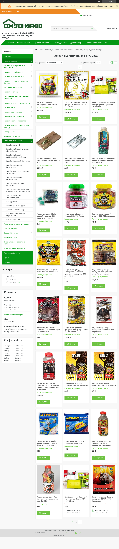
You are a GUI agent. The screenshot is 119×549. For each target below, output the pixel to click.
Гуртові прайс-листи (12, 253)
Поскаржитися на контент (55, 533)
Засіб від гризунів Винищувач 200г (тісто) (47, 103)
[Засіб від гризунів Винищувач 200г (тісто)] (49, 85)
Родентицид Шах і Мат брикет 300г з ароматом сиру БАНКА (47, 499)
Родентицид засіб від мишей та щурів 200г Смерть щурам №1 (46, 216)
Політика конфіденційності (75, 533)
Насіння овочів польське (14, 76)
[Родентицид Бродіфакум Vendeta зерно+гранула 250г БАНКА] (104, 140)
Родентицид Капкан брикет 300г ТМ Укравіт (74, 215)
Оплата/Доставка (60, 42)
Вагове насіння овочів (13, 87)
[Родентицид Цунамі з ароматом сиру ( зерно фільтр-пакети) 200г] (49, 423)
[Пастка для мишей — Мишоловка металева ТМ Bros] (76, 140)
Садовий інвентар (11, 233)
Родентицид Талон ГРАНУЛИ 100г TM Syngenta (104, 384)
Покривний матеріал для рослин (17, 224)
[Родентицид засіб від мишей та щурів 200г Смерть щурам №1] (49, 196)
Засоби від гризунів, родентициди (14, 178)
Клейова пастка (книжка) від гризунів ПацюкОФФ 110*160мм (75, 499)
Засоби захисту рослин (13, 141)
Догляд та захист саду (15, 209)
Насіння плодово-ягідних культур (17, 103)
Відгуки (7, 262)
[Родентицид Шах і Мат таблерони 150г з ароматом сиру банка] (104, 423)
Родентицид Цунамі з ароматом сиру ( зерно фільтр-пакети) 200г (47, 443)
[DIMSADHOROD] (22, 24)
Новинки (7, 56)
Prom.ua (71, 531)
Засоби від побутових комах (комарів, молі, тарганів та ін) (18, 190)
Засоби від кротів (13, 219)
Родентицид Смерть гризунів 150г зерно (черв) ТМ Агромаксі (48, 329)
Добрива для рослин (12, 136)
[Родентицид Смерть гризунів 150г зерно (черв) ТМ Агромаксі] (49, 310)
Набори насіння (10, 132)
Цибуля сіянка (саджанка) (14, 116)
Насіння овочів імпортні (13, 72)
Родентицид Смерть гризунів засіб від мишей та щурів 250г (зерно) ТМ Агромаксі (48, 386)
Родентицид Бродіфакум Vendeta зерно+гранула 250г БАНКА (103, 160)
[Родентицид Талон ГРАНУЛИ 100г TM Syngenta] (104, 366)
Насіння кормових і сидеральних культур (17, 126)
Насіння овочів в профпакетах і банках (16, 82)
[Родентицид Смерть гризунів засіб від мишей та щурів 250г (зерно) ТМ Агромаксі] (49, 366)
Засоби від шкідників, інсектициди (14, 166)
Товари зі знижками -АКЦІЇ (14, 248)
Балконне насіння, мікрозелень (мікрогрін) (16, 97)
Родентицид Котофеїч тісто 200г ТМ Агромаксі (47, 271)
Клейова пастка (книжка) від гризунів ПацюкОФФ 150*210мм (103, 104)
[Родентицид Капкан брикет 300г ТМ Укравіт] (76, 196)
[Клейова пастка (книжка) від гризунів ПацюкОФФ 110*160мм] (76, 479)
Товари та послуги (46, 50)
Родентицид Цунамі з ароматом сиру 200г (74, 442)
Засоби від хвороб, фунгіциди (18, 161)
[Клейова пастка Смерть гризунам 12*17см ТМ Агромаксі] (104, 479)
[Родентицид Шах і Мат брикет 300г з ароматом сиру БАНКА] (49, 479)
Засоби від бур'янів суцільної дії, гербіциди (17, 150)
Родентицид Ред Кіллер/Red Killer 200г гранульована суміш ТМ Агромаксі (75, 273)
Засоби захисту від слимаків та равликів (17, 172)
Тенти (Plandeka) (10, 237)
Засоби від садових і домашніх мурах (14, 196)
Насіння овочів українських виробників (14, 66)
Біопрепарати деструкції (16, 205)
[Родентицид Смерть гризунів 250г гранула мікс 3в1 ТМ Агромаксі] (76, 310)
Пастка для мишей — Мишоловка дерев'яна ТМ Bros (48, 160)
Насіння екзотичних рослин (15, 121)
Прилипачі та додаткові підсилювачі (15, 214)
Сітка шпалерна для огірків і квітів (15, 243)
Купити (45, 117)
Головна (10, 42)
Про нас (7, 257)
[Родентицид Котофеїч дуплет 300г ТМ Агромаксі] (104, 196)
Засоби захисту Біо (13, 145)
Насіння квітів (9, 107)
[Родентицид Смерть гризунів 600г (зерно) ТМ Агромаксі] (104, 310)
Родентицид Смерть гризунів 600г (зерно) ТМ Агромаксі (103, 329)
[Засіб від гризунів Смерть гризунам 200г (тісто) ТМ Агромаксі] (76, 85)
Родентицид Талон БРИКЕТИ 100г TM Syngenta (76, 384)
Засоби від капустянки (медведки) (15, 184)
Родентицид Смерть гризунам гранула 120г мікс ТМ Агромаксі (102, 272)
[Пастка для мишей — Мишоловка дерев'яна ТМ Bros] (49, 140)
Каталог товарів (23, 42)
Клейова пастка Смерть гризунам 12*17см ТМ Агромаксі (102, 499)
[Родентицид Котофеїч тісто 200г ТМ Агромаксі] (49, 252)
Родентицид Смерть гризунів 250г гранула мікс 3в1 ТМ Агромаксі (76, 329)
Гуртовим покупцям (41, 42)
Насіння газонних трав (13, 112)
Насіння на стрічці (11, 92)
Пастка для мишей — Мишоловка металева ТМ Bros (75, 160)
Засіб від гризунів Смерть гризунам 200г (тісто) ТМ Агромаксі (75, 104)
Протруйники (11, 201)
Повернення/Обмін (94, 42)
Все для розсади (10, 228)
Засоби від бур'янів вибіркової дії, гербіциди (16, 156)
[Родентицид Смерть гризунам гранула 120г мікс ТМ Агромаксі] (104, 252)
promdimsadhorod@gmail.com (14, 315)
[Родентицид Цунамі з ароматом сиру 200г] (76, 423)
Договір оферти (76, 42)
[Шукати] (92, 28)
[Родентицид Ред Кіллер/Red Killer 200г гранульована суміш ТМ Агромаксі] (76, 252)
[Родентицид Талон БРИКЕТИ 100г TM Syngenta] (76, 366)
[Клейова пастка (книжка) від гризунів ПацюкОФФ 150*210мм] (104, 85)
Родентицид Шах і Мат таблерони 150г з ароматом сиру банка (102, 443)
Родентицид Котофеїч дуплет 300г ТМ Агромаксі (103, 215)
